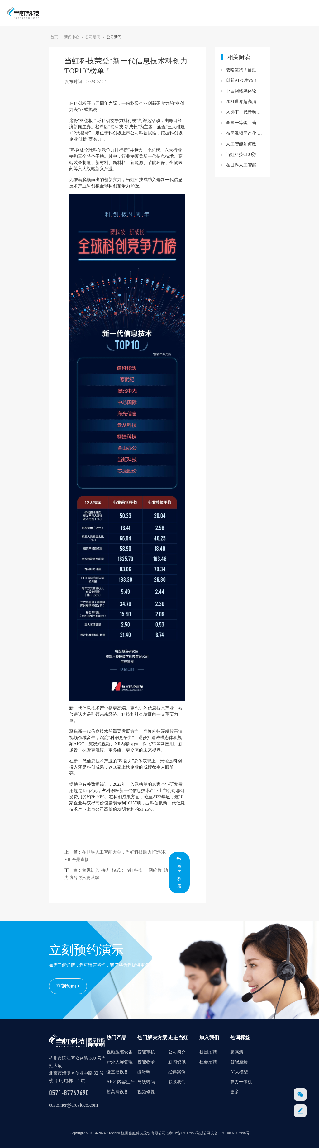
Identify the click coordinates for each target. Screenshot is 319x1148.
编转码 (143, 1072)
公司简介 (177, 1052)
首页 (54, 37)
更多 (234, 1091)
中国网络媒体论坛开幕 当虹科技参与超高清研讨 (245, 91)
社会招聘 (208, 1062)
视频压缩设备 (120, 1052)
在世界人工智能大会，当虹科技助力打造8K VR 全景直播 (245, 165)
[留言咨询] (300, 1110)
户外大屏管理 (120, 1062)
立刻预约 (66, 986)
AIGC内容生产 (121, 1082)
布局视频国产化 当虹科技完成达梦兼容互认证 (245, 133)
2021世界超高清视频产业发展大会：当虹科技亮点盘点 (245, 101)
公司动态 (92, 37)
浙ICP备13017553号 (183, 1133)
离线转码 (146, 1082)
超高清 (176, 731)
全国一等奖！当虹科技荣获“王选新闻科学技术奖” (245, 122)
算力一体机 (241, 1082)
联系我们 (177, 1082)
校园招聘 (208, 1052)
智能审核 (146, 1052)
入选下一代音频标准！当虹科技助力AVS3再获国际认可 (245, 112)
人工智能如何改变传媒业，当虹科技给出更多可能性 (245, 144)
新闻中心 (71, 37)
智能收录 (146, 1062)
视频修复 (146, 1091)
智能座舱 (239, 1062)
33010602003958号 (235, 1133)
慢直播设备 (117, 1072)
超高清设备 (117, 1091)
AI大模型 (239, 1072)
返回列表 (179, 875)
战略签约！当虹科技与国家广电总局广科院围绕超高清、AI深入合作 (245, 70)
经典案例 (177, 1072)
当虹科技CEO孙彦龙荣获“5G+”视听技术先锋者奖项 (245, 154)
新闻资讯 (177, 1062)
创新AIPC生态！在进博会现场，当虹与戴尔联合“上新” (245, 80)
